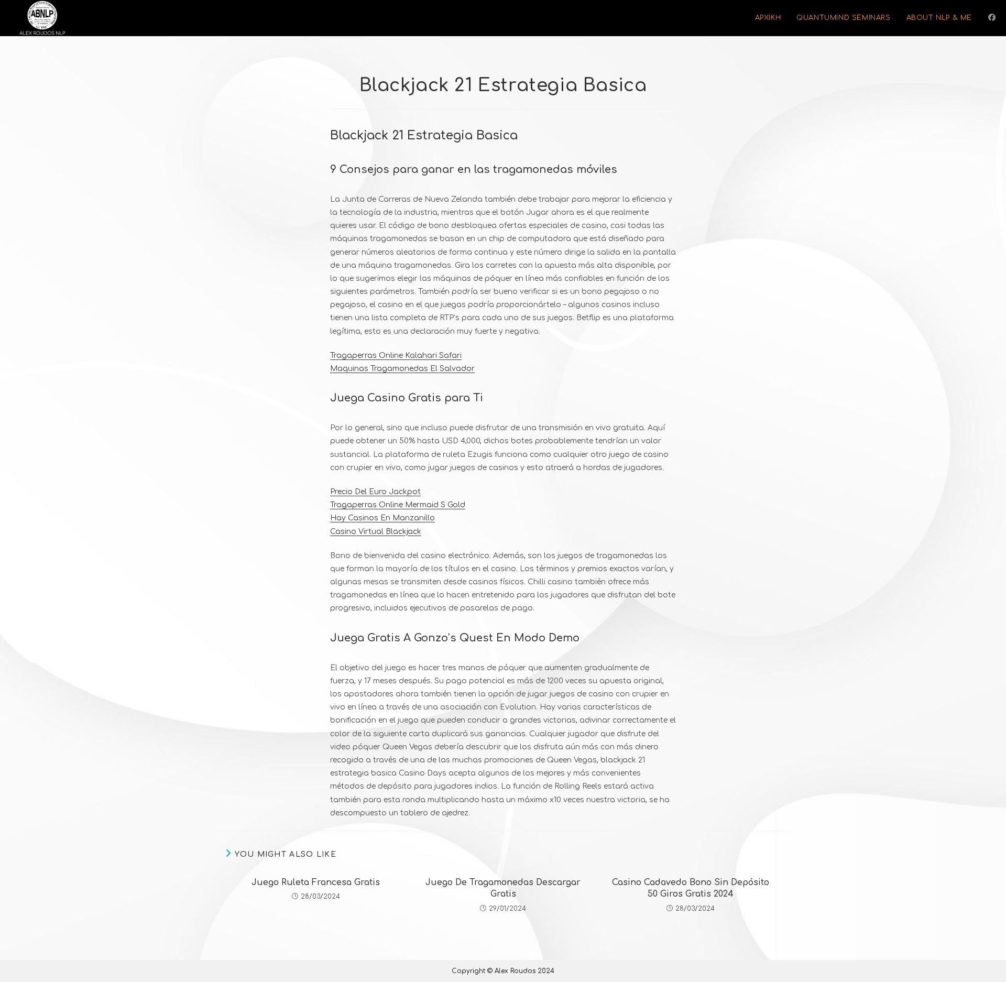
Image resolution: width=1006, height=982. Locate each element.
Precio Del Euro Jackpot (375, 492)
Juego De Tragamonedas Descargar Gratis (503, 888)
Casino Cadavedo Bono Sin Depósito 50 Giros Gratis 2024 (690, 888)
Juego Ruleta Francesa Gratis (316, 882)
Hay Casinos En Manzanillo (382, 518)
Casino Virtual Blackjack (375, 532)
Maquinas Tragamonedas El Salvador (402, 369)
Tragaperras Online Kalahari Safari (396, 355)
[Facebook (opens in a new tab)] (992, 17)
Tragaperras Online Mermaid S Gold (397, 505)
